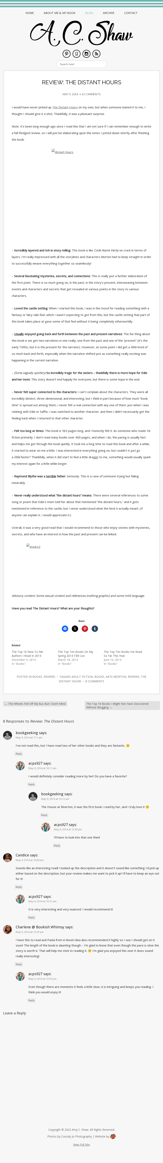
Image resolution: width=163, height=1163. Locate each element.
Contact (131, 13)
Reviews (49, 677)
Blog (89, 13)
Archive (108, 13)
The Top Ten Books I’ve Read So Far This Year (123, 654)
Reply (19, 753)
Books (37, 677)
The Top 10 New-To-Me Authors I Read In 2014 (27, 654)
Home (29, 13)
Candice (22, 855)
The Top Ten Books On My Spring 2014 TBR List (75, 654)
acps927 (35, 763)
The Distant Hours (65, 107)
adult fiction (82, 677)
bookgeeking (27, 732)
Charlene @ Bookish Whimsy (40, 927)
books (99, 677)
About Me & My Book (59, 13)
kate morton (116, 677)
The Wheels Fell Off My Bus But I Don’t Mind (35, 704)
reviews (133, 677)
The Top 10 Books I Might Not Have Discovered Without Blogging (117, 705)
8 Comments (91, 94)
